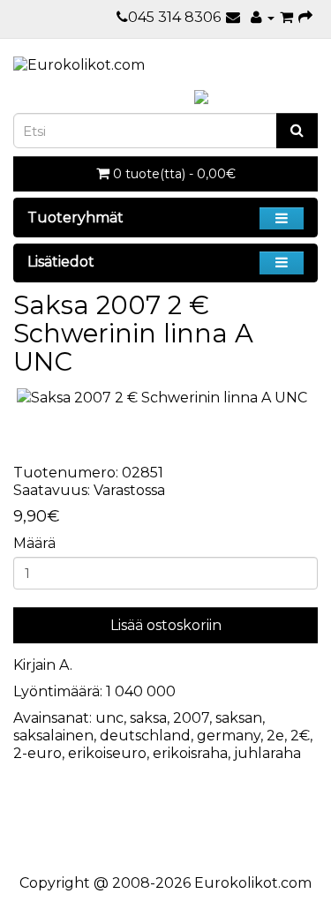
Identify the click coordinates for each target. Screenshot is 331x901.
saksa (148, 718)
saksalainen (53, 735)
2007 (191, 718)
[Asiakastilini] (263, 17)
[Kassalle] (305, 17)
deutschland (145, 735)
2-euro (37, 753)
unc (109, 718)
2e (275, 735)
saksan (238, 718)
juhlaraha (267, 753)
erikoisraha (190, 753)
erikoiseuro (107, 753)
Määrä (34, 543)
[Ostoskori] (286, 17)
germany (228, 735)
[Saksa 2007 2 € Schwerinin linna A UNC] (165, 398)
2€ (300, 735)
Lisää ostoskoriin (166, 625)
